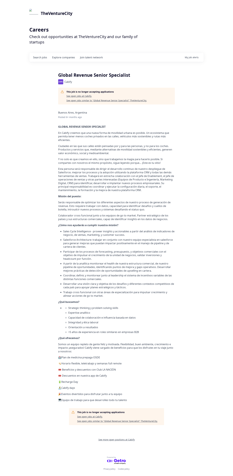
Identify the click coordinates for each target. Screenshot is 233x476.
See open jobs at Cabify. (79, 96)
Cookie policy (123, 469)
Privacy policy (109, 469)
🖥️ (59, 400)
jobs (40, 57)
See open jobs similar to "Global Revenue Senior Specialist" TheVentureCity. (106, 100)
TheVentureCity (56, 13)
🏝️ (59, 388)
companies (63, 57)
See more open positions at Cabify (116, 439)
